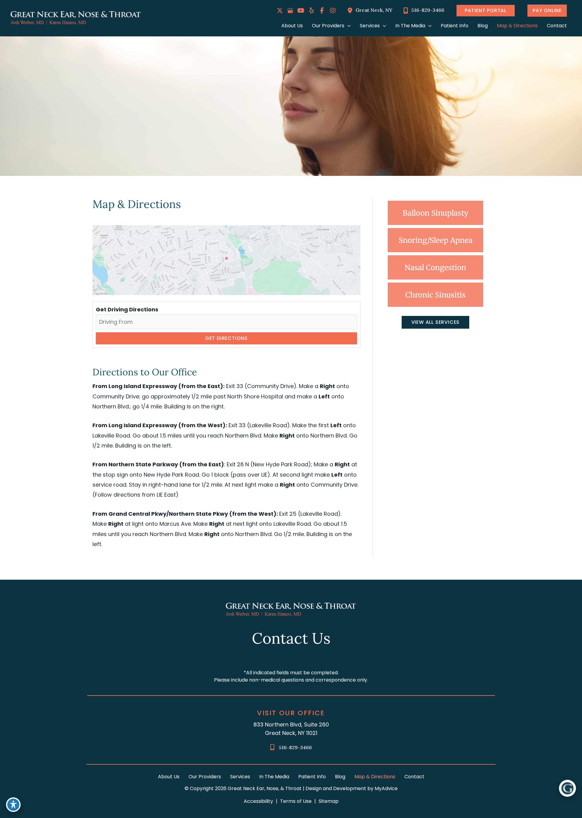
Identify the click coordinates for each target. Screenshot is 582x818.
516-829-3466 (295, 747)
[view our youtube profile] (301, 10)
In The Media (274, 776)
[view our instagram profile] (332, 10)
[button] (484, 10)
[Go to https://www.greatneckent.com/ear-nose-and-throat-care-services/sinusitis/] (435, 295)
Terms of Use (296, 801)
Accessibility (258, 801)
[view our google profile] (290, 10)
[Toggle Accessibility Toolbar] (13, 804)
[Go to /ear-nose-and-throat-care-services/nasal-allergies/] (435, 267)
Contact (414, 776)
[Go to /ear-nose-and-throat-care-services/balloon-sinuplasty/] (435, 213)
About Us (168, 776)
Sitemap (329, 801)
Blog (340, 776)
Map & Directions (374, 776)
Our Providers (205, 776)
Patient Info (312, 776)
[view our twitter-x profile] (279, 10)
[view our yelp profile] (311, 10)
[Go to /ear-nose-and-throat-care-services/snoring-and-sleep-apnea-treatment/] (435, 240)
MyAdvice (385, 788)
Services (240, 776)
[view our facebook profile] (322, 10)
